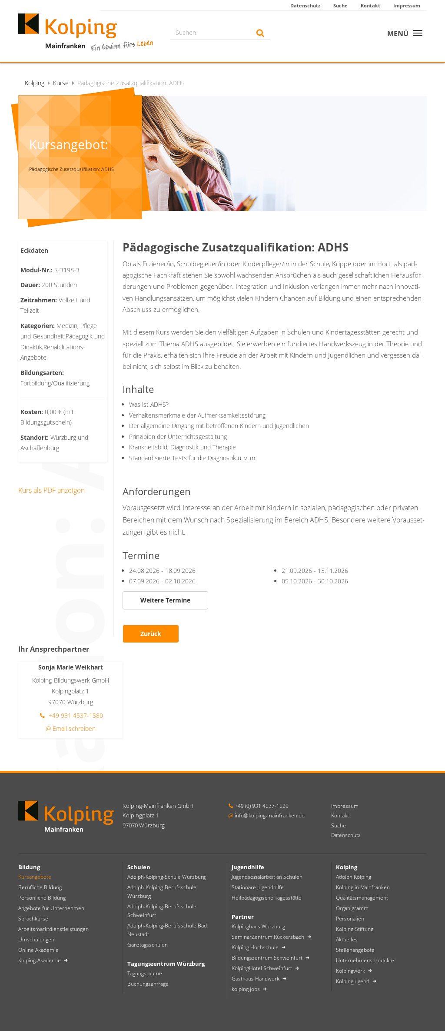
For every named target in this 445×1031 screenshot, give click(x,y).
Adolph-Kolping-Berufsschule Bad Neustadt (167, 929)
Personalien (350, 918)
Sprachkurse (33, 918)
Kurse (61, 83)
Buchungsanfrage (148, 984)
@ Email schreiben (71, 728)
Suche (340, 5)
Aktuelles (347, 939)
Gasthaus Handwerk (256, 978)
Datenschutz (305, 5)
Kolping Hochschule (256, 947)
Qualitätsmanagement (362, 897)
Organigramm (352, 908)
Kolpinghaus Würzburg (258, 926)
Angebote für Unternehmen (51, 908)
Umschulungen (36, 939)
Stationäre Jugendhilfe (258, 887)
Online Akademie (38, 950)
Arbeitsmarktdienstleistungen (53, 929)
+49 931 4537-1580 (75, 715)
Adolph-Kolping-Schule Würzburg (166, 877)
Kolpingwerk (351, 970)
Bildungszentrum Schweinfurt (268, 957)
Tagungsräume (144, 973)
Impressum (406, 5)
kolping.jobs (246, 989)
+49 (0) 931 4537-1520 (262, 806)
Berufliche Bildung (40, 887)
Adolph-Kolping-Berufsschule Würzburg (161, 891)
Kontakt (370, 5)
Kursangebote (34, 877)
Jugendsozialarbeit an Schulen (267, 877)
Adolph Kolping (353, 877)
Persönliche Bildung (42, 897)
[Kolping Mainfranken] (85, 31)
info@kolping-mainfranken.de (270, 815)
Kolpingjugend (353, 981)
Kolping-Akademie (40, 960)
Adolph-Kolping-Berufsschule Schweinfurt (161, 910)
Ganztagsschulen (147, 944)
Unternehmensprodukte (365, 960)
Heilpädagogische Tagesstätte (267, 897)
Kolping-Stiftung (354, 929)
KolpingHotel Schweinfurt (262, 968)
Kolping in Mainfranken (363, 887)
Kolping (34, 83)
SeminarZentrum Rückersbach (269, 937)
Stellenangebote (355, 950)
